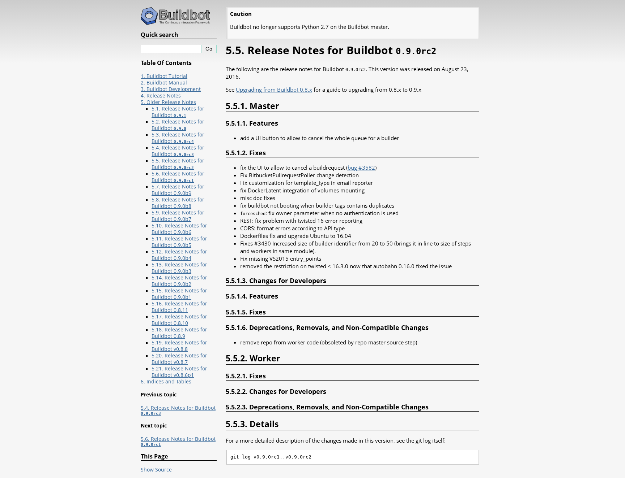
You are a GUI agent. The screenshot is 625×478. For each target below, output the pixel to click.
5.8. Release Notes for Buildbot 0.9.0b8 (178, 202)
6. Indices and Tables (166, 381)
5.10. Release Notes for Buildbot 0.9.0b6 (179, 228)
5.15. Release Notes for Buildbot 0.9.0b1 (179, 293)
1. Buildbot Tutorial (164, 76)
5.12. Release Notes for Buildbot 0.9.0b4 (179, 254)
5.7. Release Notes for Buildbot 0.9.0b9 (178, 189)
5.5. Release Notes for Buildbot (178, 163)
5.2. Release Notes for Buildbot (178, 124)
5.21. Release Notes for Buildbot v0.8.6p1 (179, 371)
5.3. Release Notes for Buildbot (178, 137)
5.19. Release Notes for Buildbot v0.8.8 (179, 345)
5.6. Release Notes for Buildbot (178, 176)
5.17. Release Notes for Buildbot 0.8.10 (179, 319)
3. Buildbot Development (171, 89)
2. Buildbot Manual (164, 82)
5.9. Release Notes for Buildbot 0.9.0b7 (178, 215)
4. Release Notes (161, 95)
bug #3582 (361, 167)
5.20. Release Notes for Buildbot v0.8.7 (179, 358)
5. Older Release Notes (168, 102)
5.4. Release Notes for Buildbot (178, 150)
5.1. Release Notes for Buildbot (178, 111)
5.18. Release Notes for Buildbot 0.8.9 (179, 332)
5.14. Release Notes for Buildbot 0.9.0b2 (179, 280)
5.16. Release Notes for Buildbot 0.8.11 (179, 306)
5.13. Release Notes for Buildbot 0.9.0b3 (179, 267)
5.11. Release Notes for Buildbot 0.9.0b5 (179, 241)
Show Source (156, 469)
